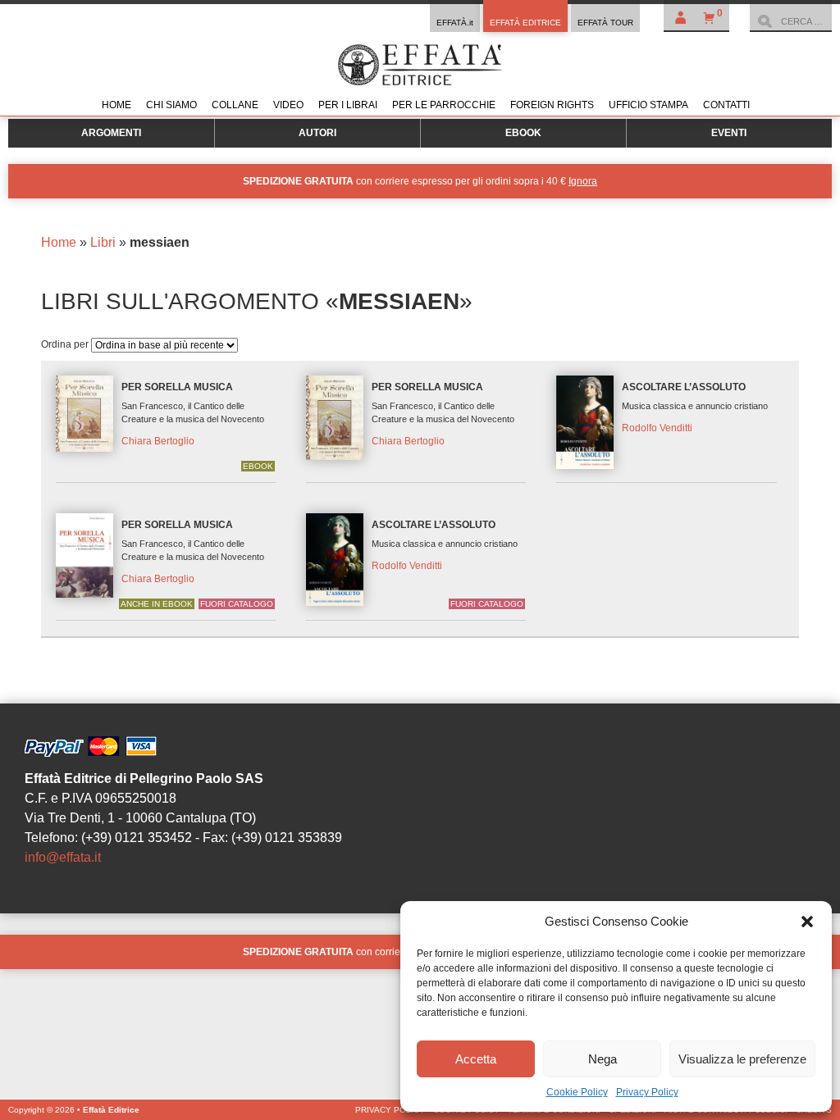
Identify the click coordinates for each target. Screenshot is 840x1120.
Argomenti (111, 133)
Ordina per (66, 344)
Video (288, 105)
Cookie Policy (577, 1092)
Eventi (728, 133)
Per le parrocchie (443, 105)
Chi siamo (171, 105)
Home (116, 105)
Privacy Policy (647, 1092)
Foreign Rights (552, 105)
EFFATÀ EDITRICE (525, 22)
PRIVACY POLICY (390, 1109)
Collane (235, 105)
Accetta (475, 1059)
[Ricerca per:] (791, 21)
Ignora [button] (582, 181)
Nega (602, 1059)
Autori (317, 133)
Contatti (726, 105)
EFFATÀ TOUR (605, 22)
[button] (807, 921)
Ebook (523, 133)
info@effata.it (63, 857)
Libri (103, 242)
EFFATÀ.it (454, 22)
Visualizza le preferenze (742, 1059)
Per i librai (347, 105)
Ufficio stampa (648, 105)
